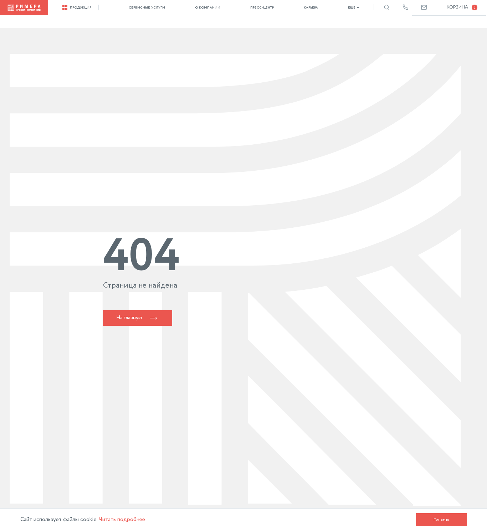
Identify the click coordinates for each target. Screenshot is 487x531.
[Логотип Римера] (24, 7)
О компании (207, 7)
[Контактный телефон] (406, 7)
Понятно (441, 520)
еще (351, 7)
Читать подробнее (122, 519)
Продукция (81, 7)
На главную (129, 317)
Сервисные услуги (147, 7)
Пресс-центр (262, 7)
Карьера (311, 7)
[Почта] (424, 7)
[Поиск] (387, 7)
